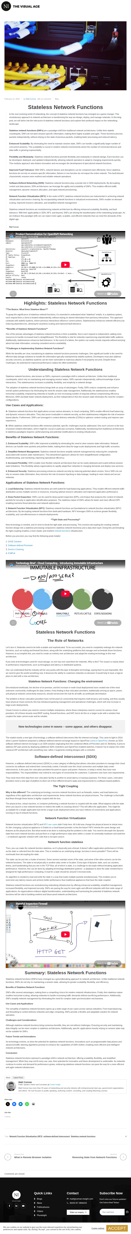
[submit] (127, 1212)
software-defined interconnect (56, 1136)
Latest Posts (18, 1078)
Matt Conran (31, 99)
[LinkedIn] (16, 1205)
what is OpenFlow (99, 741)
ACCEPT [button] (117, 1228)
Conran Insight (55, 1085)
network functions (62, 531)
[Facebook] (9, 1205)
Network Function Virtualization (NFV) (25, 1136)
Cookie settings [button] (97, 1228)
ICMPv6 (11, 553)
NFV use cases (50, 824)
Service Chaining (16, 549)
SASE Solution (15, 541)
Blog (57, 99)
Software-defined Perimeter (20, 545)
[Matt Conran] (11, 1086)
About (8, 1078)
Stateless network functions (83, 1136)
